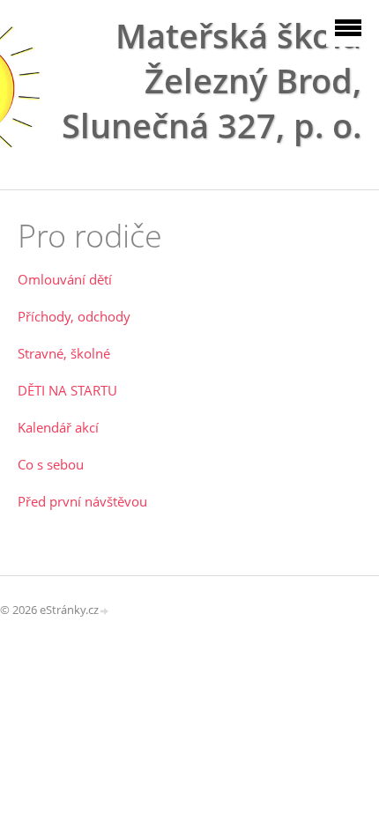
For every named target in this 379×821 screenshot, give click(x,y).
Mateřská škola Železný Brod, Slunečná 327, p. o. (211, 80)
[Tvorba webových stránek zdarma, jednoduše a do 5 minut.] (105, 611)
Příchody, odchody (74, 316)
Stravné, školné (64, 353)
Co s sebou (51, 464)
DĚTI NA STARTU (67, 390)
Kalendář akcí (58, 427)
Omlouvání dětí (65, 279)
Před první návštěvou (82, 501)
